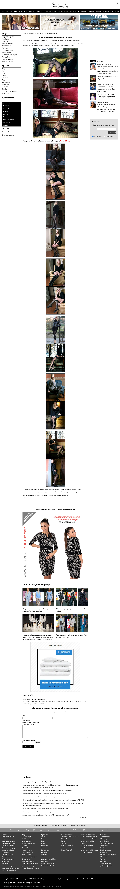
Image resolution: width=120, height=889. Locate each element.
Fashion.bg (5, 11)
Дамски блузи (45, 830)
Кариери (5, 48)
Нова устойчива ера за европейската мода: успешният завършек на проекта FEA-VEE (53, 800)
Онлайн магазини (8, 135)
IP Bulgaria (30, 886)
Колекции (13, 11)
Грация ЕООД (65, 141)
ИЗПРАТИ (28, 746)
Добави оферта (106, 866)
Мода (54, 11)
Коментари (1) (62, 495)
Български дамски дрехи (30, 868)
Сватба (83, 11)
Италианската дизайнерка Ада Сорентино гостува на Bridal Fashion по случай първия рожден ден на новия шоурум (52, 804)
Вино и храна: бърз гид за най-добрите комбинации (40, 782)
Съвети (5, 87)
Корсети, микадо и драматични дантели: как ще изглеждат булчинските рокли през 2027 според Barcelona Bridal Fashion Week (37, 637)
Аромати (5, 84)
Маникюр (5, 78)
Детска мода (6, 108)
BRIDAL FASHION (67, 845)
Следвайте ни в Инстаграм (45, 509)
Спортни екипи (105, 830)
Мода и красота (37, 33)
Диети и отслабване (9, 91)
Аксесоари (6, 111)
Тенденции (5, 852)
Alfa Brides (64, 839)
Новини (48, 11)
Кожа (4, 75)
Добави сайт (54, 825)
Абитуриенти (74, 11)
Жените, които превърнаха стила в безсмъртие (40, 812)
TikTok (22, 882)
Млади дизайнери (8, 850)
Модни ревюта (7, 839)
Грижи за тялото (8, 859)
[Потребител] (118, 3)
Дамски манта (62, 830)
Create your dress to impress (44, 886)
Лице (3, 69)
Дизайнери (107, 11)
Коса (3, 71)
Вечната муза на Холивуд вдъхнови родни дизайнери (41, 797)
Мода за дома (6, 52)
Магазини (5, 125)
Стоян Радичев (66, 850)
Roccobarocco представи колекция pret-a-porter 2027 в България (107, 96)
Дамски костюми (76, 830)
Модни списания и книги (10, 868)
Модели (99, 11)
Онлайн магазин (15, 830)
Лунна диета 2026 (47, 863)
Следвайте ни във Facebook (66, 509)
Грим (3, 73)
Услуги (102, 859)
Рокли (36, 830)
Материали (104, 857)
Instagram (29, 882)
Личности (90, 11)
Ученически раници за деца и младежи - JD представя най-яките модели (47, 790)
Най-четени (99, 61)
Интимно (5, 93)
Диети (66, 11)
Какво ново (6, 132)
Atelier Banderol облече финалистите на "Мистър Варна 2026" (44, 793)
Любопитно (6, 46)
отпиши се (109, 136)
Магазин (39, 11)
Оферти (31, 11)
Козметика (6, 82)
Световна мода (7, 50)
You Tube (36, 882)
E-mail (94, 129)
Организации (6, 122)
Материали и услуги (9, 117)
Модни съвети (7, 43)
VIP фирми (5, 128)
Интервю (5, 41)
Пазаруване (6, 57)
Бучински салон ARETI (88, 839)
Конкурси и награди (9, 848)
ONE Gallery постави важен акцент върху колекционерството (45, 808)
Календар (115, 11)
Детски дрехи (105, 841)
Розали (15, 886)
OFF (34, 724)
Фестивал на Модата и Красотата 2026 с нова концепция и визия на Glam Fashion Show (106, 88)
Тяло (3, 80)
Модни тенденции (50, 33)
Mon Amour (65, 848)
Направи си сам (7, 61)
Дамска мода (6, 103)
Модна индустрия (8, 841)
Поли (54, 830)
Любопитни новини (9, 870)
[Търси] (114, 3)
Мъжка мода (6, 105)
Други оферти (105, 863)
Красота (5, 114)
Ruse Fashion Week (47, 866)
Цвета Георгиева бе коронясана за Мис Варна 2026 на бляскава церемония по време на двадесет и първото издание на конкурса (107, 68)
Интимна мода (7, 866)
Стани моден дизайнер (30, 863)
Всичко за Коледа (28, 861)
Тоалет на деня (7, 59)
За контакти (81, 825)
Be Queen (64, 843)
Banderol (64, 841)
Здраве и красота (8, 857)
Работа (103, 861)
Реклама (45, 825)
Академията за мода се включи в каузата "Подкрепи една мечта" (45, 815)
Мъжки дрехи (105, 839)
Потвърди (112, 132)
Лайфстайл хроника (9, 843)
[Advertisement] (55, 761)
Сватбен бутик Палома (89, 850)
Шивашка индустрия (9, 55)
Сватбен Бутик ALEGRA (70, 836)
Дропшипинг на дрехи (29, 866)
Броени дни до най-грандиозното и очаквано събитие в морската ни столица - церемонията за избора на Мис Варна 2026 (50, 786)
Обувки (103, 848)
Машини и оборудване (108, 854)
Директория (23, 11)
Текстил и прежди (106, 843)
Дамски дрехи (27, 830)
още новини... (83, 817)
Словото (22, 886)
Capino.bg (58, 886)
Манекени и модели (8, 119)
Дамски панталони (91, 830)
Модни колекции (8, 836)
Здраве (60, 11)
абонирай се (97, 136)
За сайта (37, 825)
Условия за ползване (68, 825)
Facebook (15, 882)
